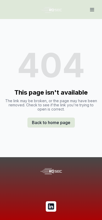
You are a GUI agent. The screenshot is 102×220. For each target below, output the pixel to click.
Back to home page (51, 122)
